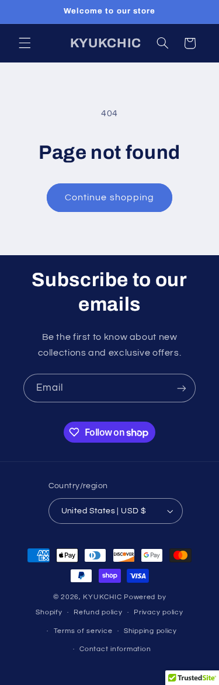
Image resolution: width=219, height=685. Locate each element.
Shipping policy (150, 631)
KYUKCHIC (103, 597)
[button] (24, 43)
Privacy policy (158, 612)
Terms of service (83, 631)
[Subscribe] (181, 388)
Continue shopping (109, 197)
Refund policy (98, 612)
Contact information (115, 649)
